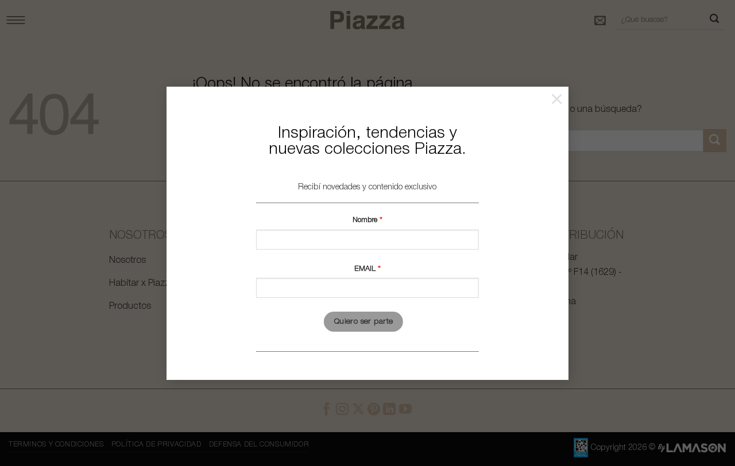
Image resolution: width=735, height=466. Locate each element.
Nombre (366, 220)
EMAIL (366, 269)
